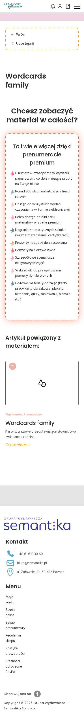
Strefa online (10, 612)
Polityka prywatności (15, 651)
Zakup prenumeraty (15, 625)
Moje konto (10, 599)
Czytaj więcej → (17, 444)
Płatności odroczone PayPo (14, 666)
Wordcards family (29, 423)
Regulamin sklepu (13, 638)
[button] (77, 6)
